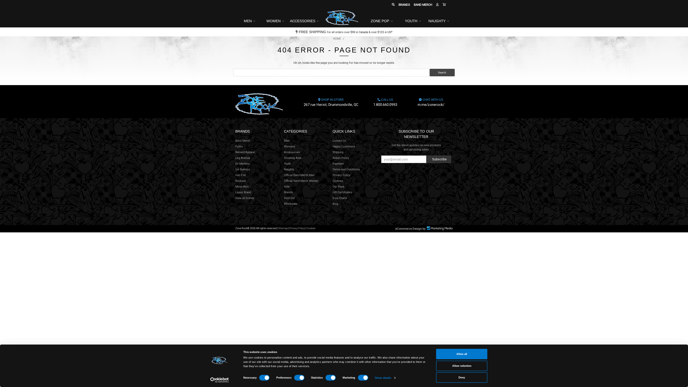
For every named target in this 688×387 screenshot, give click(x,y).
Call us (385, 102)
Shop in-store (331, 102)
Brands (404, 4)
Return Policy (341, 158)
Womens (289, 146)
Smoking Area (292, 158)
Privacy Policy (341, 175)
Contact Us (339, 140)
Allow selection (461, 365)
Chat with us (431, 102)
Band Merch (423, 4)
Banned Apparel (245, 152)
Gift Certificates (342, 192)
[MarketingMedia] (439, 228)
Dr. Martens (242, 163)
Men (248, 21)
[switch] (299, 378)
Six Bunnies (242, 169)
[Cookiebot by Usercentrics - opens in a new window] (219, 380)
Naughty (437, 21)
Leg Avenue (242, 158)
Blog (335, 204)
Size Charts (340, 198)
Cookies (338, 181)
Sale (287, 186)
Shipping (338, 152)
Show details (383, 377)
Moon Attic (242, 186)
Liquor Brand (243, 192)
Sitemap (283, 228)
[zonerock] (444, 4)
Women (274, 21)
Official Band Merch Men (299, 175)
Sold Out (289, 198)
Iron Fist (240, 175)
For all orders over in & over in (345, 32)
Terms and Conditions (346, 169)
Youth (411, 21)
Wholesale (290, 204)
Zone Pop (380, 21)
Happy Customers (344, 146)
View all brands (244, 198)
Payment (338, 163)
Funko (239, 146)
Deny (461, 377)
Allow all (461, 353)
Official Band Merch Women (301, 181)
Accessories (303, 21)
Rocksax (240, 181)
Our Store (338, 186)
